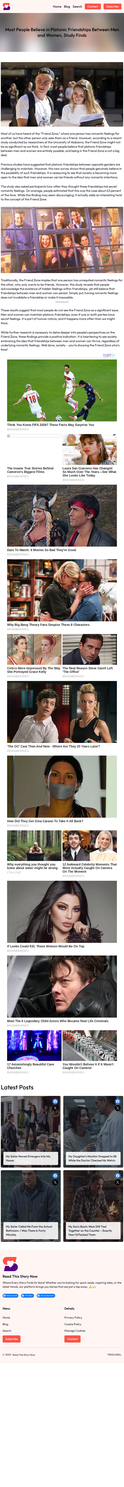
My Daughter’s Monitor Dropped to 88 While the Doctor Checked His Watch (92, 1158)
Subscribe (112, 6)
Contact (93, 6)
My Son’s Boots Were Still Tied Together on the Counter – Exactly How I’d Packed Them (90, 1230)
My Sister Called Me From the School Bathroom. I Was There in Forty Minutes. (29, 1230)
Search (7, 1330)
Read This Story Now (20, 1276)
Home (6, 1317)
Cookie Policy (72, 1324)
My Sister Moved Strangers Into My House (28, 1158)
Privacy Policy (73, 1317)
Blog (5, 1324)
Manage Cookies (74, 1330)
